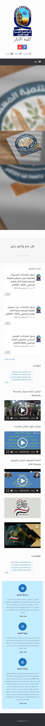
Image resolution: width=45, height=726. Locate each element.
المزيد (7, 294)
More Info (23, 703)
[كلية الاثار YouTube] (20, 47)
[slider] (24, 418)
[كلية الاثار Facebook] (24, 47)
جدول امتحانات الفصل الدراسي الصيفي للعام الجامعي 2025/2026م (23, 340)
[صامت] (11, 418)
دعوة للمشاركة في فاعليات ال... (20, 567)
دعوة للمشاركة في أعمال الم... (21, 565)
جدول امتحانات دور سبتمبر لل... (21, 374)
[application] (22, 410)
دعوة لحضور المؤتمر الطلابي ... (20, 570)
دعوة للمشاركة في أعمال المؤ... (20, 562)
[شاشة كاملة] (7, 418)
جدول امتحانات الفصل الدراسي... (20, 377)
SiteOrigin (21, 721)
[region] (22, 147)
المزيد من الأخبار (9, 359)
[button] (23, 410)
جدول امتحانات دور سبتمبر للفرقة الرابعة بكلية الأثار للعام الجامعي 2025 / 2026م (20, 311)
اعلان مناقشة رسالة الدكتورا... (21, 380)
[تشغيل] (37, 418)
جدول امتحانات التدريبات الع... (21, 372)
